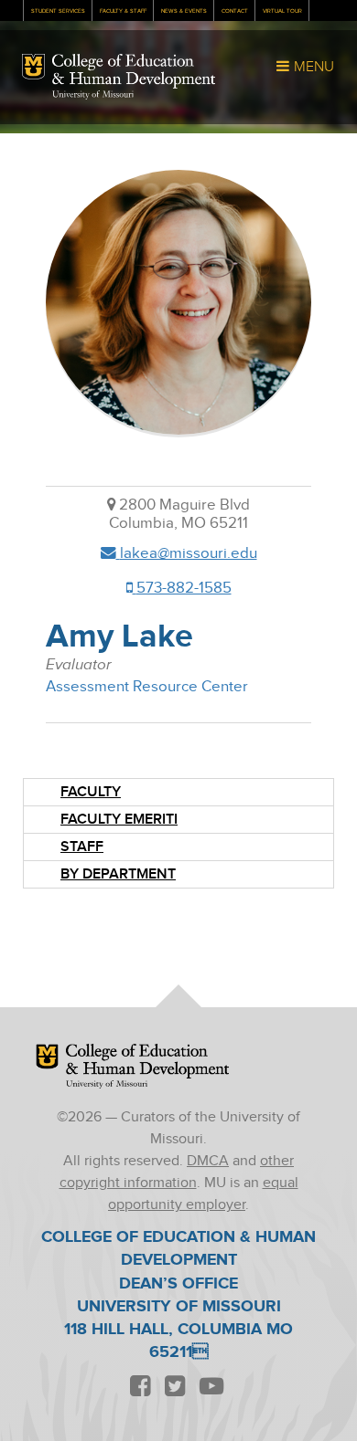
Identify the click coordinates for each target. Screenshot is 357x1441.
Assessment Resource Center (147, 687)
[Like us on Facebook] (140, 1387)
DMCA (208, 1161)
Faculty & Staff (123, 11)
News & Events (184, 11)
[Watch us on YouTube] (211, 1387)
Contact (235, 11)
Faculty (90, 792)
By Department (118, 874)
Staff (81, 847)
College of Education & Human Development (133, 71)
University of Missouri (93, 95)
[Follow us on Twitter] (175, 1387)
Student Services (58, 11)
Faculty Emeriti (119, 819)
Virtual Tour (282, 11)
